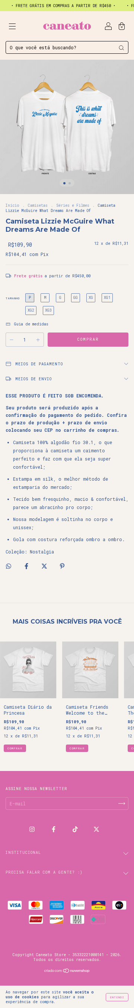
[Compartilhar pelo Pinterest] (62, 566)
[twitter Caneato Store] (96, 829)
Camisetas (38, 205)
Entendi (117, 997)
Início (12, 205)
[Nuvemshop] (67, 971)
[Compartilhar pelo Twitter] (45, 566)
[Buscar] (121, 47)
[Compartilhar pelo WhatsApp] (9, 566)
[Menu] (12, 27)
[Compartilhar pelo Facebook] (27, 566)
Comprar (14, 748)
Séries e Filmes (72, 205)
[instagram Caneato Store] (33, 829)
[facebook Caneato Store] (55, 829)
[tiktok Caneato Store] (76, 829)
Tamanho (13, 298)
